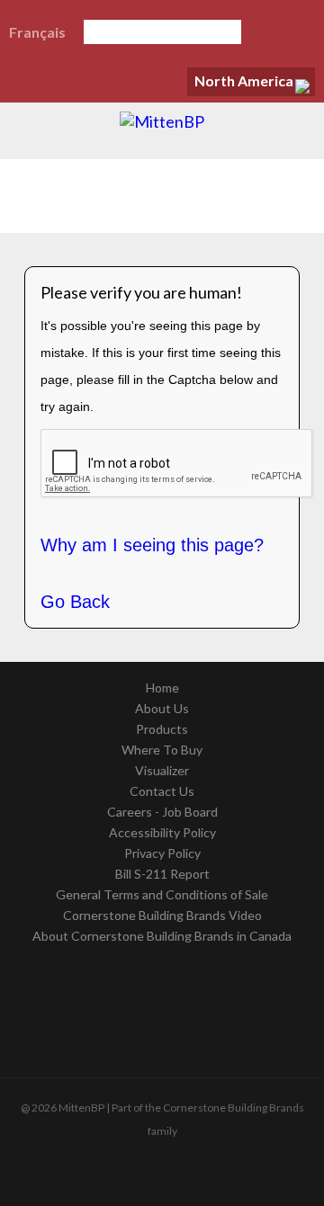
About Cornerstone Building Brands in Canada (162, 935)
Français (37, 31)
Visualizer (162, 770)
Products (162, 729)
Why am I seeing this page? (152, 545)
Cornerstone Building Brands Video (162, 915)
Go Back (75, 602)
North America (243, 80)
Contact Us (162, 791)
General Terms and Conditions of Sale (162, 894)
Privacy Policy (162, 853)
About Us (162, 708)
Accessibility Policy (162, 832)
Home (162, 687)
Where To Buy (162, 749)
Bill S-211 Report (162, 873)
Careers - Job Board (162, 811)
